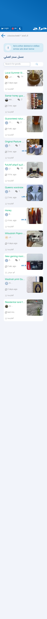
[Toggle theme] (20, 29)
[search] (37, 64)
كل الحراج (25, 35)
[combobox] (17, 64)
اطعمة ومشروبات (13, 35)
